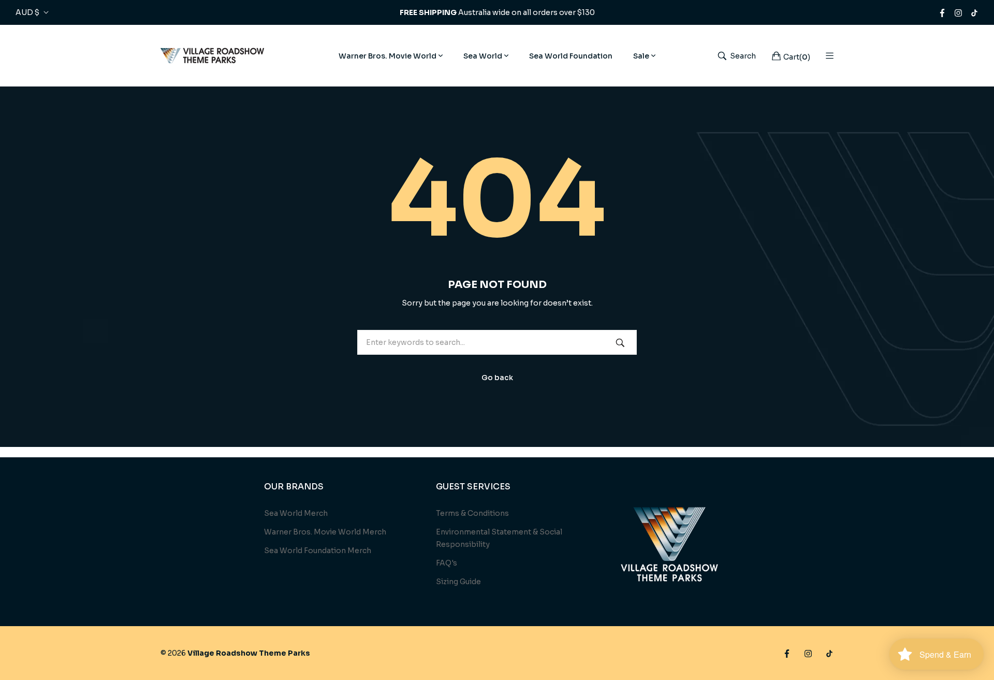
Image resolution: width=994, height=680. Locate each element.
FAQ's (446, 563)
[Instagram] (958, 12)
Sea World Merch (296, 513)
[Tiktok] (974, 12)
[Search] (620, 342)
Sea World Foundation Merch (317, 550)
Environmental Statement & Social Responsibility (499, 538)
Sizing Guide (458, 581)
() (796, 56)
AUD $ (27, 12)
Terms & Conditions (472, 513)
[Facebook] (942, 12)
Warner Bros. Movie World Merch (325, 532)
